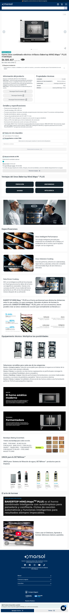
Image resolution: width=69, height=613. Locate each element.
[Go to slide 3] (33, 49)
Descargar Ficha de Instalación (18, 99)
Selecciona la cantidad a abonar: (11, 159)
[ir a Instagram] (34, 565)
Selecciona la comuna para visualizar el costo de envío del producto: (35, 141)
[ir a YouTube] (39, 565)
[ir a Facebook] (30, 565)
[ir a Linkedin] (25, 565)
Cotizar (51, 610)
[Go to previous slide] (4, 31)
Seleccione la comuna (34, 149)
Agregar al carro (17, 610)
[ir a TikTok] (44, 565)
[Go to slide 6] (37, 49)
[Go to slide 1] (31, 49)
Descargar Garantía (18, 95)
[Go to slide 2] (32, 49)
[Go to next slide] (65, 31)
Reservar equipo (34, 171)
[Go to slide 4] (34, 49)
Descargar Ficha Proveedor (18, 91)
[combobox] (3, 144)
